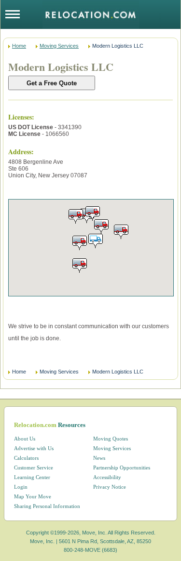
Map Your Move (32, 496)
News (99, 458)
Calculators (26, 458)
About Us (24, 438)
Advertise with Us (34, 448)
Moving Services (59, 46)
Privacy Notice (109, 487)
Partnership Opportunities (121, 467)
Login (21, 487)
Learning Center (32, 477)
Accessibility (107, 477)
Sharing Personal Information (47, 506)
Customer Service (33, 467)
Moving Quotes (110, 438)
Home (19, 46)
